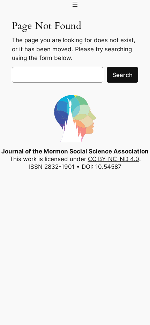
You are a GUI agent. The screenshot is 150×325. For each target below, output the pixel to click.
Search (122, 74)
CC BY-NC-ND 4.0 (113, 159)
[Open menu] (75, 4)
